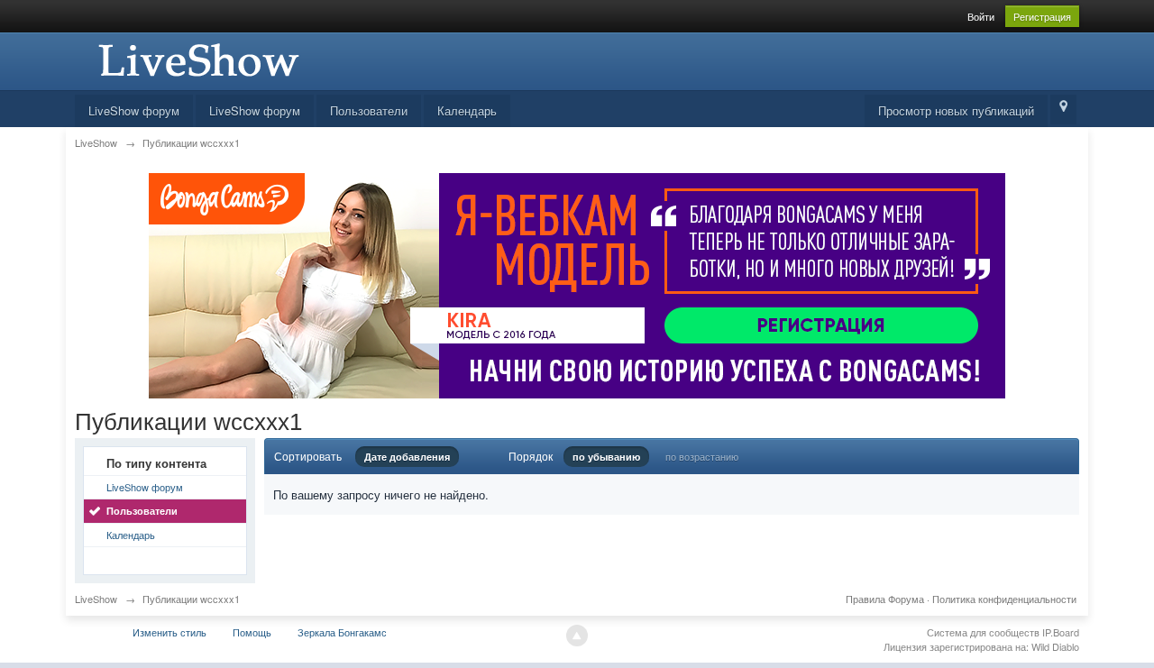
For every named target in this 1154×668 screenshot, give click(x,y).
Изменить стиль (169, 632)
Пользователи (369, 110)
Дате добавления (407, 456)
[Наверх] (577, 635)
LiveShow (96, 598)
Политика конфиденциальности (1004, 598)
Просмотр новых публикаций (956, 110)
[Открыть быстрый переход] (1063, 109)
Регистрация (1042, 16)
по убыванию (606, 456)
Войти (980, 16)
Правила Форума (885, 598)
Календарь (467, 110)
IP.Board (1060, 632)
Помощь (252, 632)
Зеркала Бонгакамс (342, 632)
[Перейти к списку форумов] (196, 59)
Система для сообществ (983, 632)
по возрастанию (701, 456)
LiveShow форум (133, 110)
